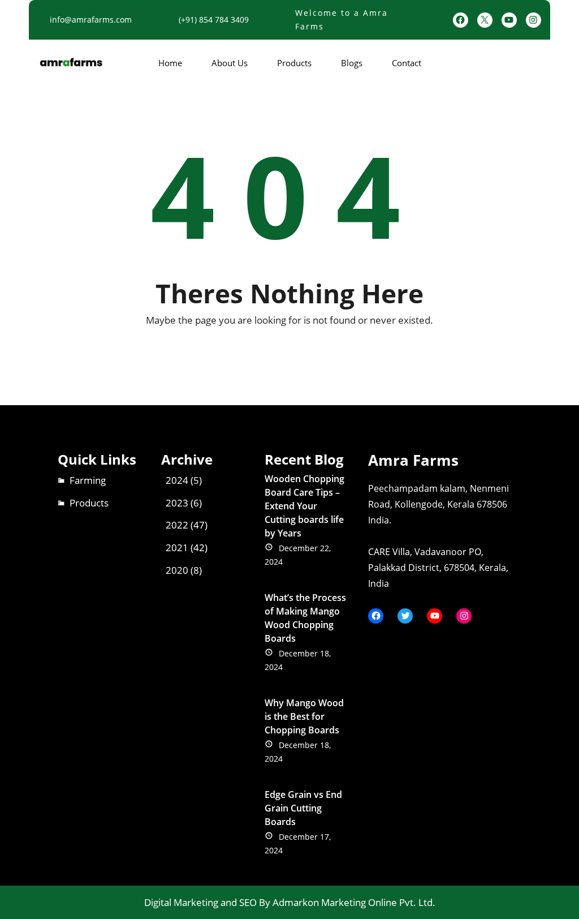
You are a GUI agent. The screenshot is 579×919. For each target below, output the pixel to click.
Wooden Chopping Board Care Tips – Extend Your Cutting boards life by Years (304, 506)
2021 (177, 547)
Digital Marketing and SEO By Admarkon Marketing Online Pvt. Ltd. (289, 902)
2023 (177, 502)
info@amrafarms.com (91, 19)
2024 (177, 480)
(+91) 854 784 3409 (214, 19)
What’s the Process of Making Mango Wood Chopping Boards (305, 618)
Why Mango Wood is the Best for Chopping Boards (304, 716)
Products (89, 502)
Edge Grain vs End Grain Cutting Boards (303, 808)
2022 (177, 524)
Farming (88, 480)
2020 (177, 570)
